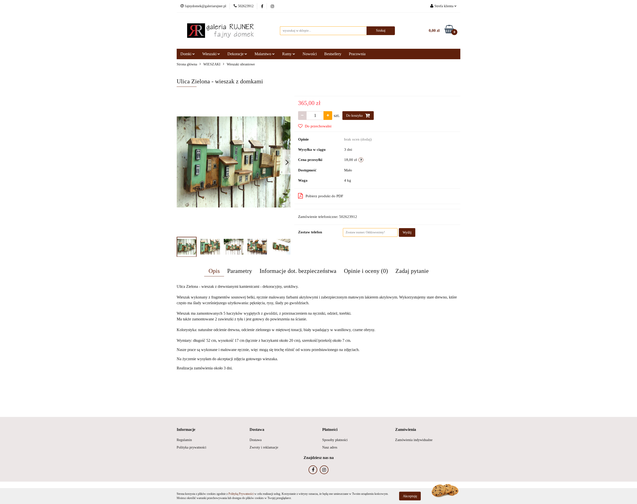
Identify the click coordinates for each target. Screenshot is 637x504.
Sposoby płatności (335, 440)
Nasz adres (329, 447)
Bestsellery (332, 54)
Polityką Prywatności (241, 494)
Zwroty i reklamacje (264, 447)
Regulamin (184, 440)
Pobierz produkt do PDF (324, 196)
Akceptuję (410, 496)
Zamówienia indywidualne (413, 440)
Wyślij (407, 232)
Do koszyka (355, 115)
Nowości (310, 54)
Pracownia (357, 54)
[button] (186, 429)
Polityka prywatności (191, 447)
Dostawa (256, 440)
